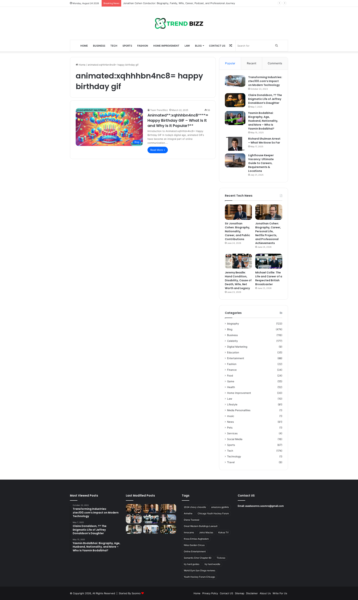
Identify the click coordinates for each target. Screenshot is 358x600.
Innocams (189, 532)
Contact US (217, 45)
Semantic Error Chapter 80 (197, 557)
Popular (230, 63)
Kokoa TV (223, 532)
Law (187, 45)
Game (230, 381)
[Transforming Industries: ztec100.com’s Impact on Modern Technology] (235, 81)
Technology (234, 456)
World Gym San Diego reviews (199, 570)
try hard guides (191, 564)
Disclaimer (252, 593)
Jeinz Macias (206, 532)
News (230, 421)
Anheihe (188, 513)
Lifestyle (232, 404)
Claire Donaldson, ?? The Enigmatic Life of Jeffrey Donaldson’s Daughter (265, 99)
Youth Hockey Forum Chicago (199, 576)
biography (233, 323)
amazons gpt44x (220, 507)
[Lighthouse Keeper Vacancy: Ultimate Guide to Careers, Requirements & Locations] (235, 160)
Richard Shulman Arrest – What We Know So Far (264, 140)
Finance (232, 369)
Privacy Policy (210, 593)
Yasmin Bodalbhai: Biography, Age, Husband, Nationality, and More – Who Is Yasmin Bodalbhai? (263, 120)
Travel (231, 462)
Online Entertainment (195, 551)
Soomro (136, 593)
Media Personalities (238, 410)
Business (99, 45)
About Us (265, 593)
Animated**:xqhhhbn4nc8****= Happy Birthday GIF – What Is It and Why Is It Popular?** (177, 120)
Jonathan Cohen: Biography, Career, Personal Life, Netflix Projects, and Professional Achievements (268, 233)
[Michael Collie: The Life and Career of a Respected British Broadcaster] (268, 261)
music (230, 416)
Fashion (142, 45)
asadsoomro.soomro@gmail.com (264, 505)
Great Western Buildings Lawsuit (200, 526)
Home (84, 45)
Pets (230, 427)
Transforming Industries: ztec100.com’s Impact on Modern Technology (265, 81)
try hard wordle (212, 564)
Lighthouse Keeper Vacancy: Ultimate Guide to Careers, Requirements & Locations (261, 163)
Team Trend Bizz (159, 110)
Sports (127, 45)
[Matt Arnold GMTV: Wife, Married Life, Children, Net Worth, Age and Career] (168, 529)
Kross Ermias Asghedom (196, 538)
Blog (198, 45)
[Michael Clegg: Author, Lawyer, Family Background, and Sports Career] (134, 529)
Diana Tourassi (191, 519)
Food (230, 375)
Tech (113, 45)
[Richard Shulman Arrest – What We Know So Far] (235, 144)
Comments (275, 63)
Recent (251, 63)
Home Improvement (166, 45)
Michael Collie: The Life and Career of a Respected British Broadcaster (268, 278)
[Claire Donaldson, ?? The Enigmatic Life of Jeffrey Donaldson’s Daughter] (235, 100)
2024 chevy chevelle (195, 507)
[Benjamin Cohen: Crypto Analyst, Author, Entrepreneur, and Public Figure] (168, 518)
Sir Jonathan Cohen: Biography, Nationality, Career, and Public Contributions (237, 231)
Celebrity (232, 340)
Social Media (234, 439)
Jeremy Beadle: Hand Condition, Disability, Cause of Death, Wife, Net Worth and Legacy (238, 280)
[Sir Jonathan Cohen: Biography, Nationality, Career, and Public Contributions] (238, 212)
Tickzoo (221, 557)
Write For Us (280, 593)
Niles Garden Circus (194, 545)
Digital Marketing (237, 346)
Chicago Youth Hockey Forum (213, 513)
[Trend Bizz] (179, 23)
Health (231, 387)
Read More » (157, 149)
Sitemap (239, 593)
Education (233, 352)
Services (232, 433)
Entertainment (235, 358)
